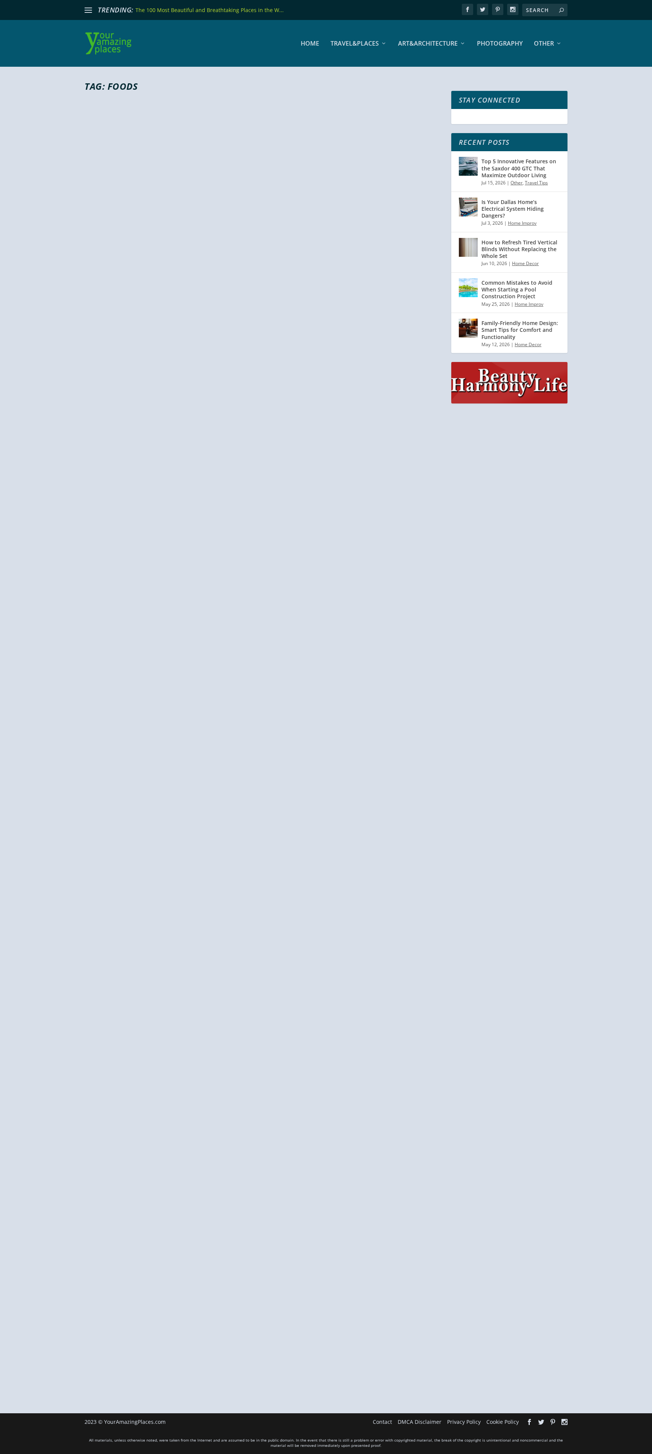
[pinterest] (497, 9)
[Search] (561, 10)
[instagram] (512, 9)
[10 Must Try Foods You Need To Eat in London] (263, 1198)
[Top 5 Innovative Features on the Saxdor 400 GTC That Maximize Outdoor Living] (468, 166)
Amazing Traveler (116, 374)
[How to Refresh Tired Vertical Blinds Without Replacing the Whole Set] (468, 247)
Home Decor (525, 263)
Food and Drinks (189, 374)
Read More (112, 404)
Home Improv (522, 223)
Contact (382, 1421)
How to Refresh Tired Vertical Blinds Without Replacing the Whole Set (519, 249)
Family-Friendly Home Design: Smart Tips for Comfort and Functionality (519, 329)
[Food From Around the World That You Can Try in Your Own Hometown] (263, 547)
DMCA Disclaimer (419, 1421)
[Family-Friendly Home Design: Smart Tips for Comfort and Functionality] (468, 328)
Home (310, 44)
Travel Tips (536, 182)
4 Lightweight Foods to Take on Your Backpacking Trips (231, 1011)
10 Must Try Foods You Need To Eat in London (204, 1330)
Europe (217, 1344)
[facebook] (467, 9)
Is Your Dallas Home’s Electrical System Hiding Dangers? (512, 208)
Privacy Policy (464, 1421)
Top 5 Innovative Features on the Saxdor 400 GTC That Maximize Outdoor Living (518, 168)
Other (544, 44)
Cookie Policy (502, 1421)
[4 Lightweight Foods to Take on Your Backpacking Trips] (263, 878)
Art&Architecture (428, 44)
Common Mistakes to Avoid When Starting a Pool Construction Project (516, 289)
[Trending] (88, 10)
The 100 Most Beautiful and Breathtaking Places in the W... (209, 10)
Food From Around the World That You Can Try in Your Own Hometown (242, 686)
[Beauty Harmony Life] (509, 401)
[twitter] (482, 9)
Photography (500, 44)
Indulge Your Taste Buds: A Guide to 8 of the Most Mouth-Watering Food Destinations (258, 355)
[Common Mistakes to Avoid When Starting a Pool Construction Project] (468, 287)
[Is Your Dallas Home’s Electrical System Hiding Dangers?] (468, 207)
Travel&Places (355, 44)
